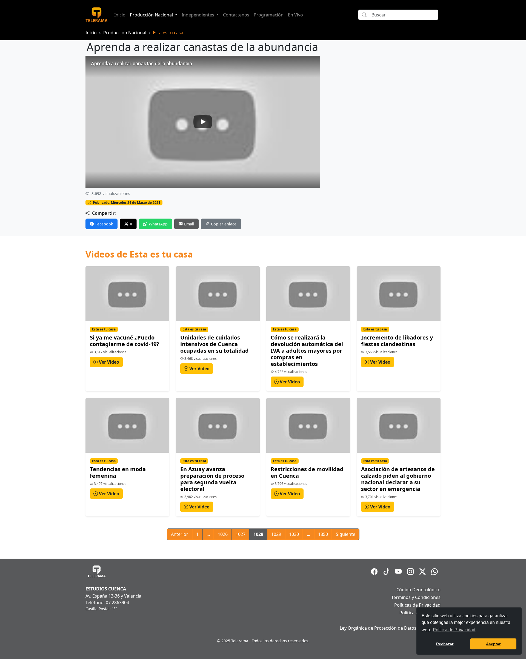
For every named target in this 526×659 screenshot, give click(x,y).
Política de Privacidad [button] (454, 629)
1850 (323, 534)
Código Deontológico (418, 590)
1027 (240, 534)
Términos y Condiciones (416, 597)
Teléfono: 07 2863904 (107, 602)
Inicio (119, 15)
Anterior (179, 534)
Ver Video (108, 362)
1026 (223, 534)
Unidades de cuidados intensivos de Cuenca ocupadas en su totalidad (214, 344)
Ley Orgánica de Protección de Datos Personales (390, 628)
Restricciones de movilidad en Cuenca (307, 472)
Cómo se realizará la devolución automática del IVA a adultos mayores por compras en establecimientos (307, 350)
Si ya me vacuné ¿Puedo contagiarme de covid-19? (124, 341)
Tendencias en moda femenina (118, 472)
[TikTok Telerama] (386, 571)
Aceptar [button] (493, 644)
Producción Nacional (124, 33)
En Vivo (295, 15)
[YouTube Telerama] (398, 571)
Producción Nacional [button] (152, 15)
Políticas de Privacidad (417, 605)
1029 (276, 534)
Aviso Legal (429, 620)
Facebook (104, 224)
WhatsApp (158, 224)
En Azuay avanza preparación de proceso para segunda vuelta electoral (212, 479)
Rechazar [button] (444, 644)
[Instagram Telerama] (410, 571)
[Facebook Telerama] (374, 571)
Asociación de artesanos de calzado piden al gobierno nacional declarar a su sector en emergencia (398, 479)
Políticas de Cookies (420, 613)
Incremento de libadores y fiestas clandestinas (397, 341)
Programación (269, 15)
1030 (294, 534)
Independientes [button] (198, 15)
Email (189, 224)
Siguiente (345, 534)
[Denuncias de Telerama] (434, 571)
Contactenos (236, 15)
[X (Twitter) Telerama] (422, 571)
